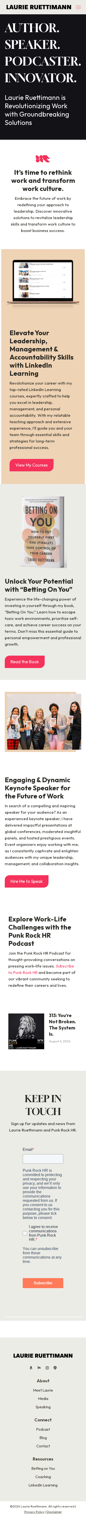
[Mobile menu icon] (78, 7)
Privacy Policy (34, 1512)
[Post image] (26, 1031)
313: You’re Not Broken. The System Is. (62, 1024)
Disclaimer (54, 1512)
